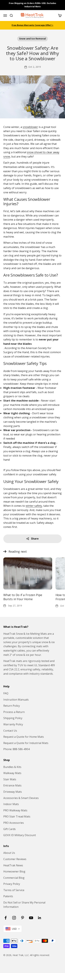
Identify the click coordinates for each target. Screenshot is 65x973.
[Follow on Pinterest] (22, 918)
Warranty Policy (13, 724)
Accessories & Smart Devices (21, 798)
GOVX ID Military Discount (19, 835)
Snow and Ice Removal (32, 38)
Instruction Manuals (16, 699)
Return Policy (11, 706)
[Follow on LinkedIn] (39, 918)
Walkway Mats (12, 773)
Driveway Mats (12, 792)
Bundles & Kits (12, 767)
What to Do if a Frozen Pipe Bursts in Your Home (22, 597)
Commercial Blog (13, 878)
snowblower (30, 127)
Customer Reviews (14, 859)
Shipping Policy (12, 718)
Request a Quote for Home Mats (23, 737)
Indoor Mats (11, 804)
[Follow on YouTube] (31, 918)
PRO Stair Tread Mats (16, 816)
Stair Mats (9, 779)
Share (35, 538)
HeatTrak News (13, 865)
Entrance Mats (12, 785)
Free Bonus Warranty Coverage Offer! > (32, 25)
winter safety (34, 506)
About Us (9, 853)
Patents (8, 896)
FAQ (5, 693)
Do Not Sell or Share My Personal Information (24, 905)
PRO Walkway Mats (15, 810)
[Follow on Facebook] (5, 918)
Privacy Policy (11, 884)
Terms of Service (13, 890)
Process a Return (14, 712)
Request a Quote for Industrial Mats (25, 743)
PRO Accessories (13, 823)
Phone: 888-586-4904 (16, 749)
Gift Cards (9, 829)
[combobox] (12, 928)
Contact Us (10, 730)
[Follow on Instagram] (14, 918)
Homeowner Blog (14, 871)
